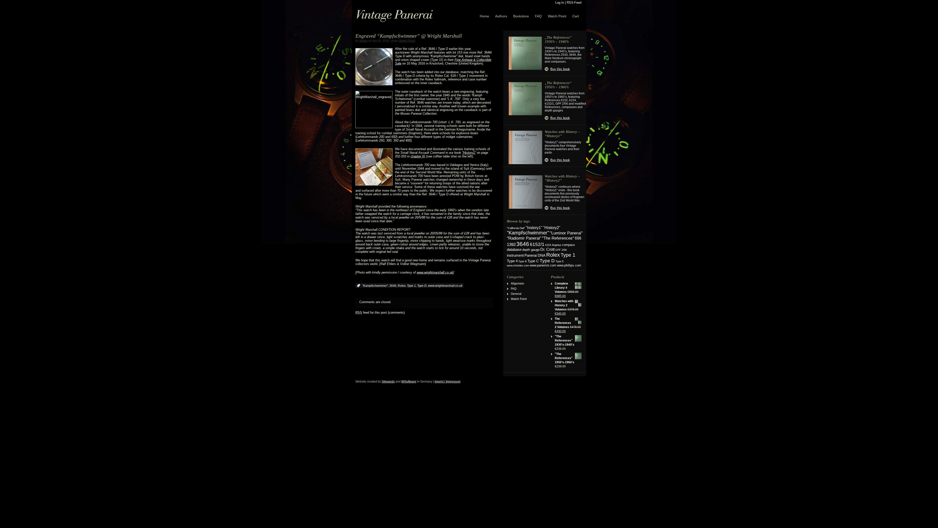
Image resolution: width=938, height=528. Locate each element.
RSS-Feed (574, 2)
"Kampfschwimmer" (375, 285)
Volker (363, 41)
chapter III (418, 156)
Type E (559, 261)
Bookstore (521, 16)
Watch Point (557, 16)
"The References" (558, 238)
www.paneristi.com (543, 265)
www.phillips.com (569, 265)
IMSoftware (408, 381)
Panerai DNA (534, 255)
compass (568, 245)
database (514, 250)
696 (578, 238)
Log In (559, 2)
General (516, 294)
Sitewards (388, 381)
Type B (522, 261)
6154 (548, 244)
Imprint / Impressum (447, 381)
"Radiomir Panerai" (524, 238)
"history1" (534, 228)
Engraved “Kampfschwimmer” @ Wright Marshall (408, 36)
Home (484, 16)
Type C (533, 261)
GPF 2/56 (561, 249)
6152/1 (537, 244)
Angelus (556, 244)
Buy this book (560, 69)
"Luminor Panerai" (566, 233)
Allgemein (517, 283)
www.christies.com (518, 265)
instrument (515, 255)
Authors (501, 16)
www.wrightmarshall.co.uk (435, 272)
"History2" (551, 227)
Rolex (401, 285)
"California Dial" (516, 228)
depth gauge (531, 250)
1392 (511, 244)
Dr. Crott (547, 249)
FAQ (538, 16)
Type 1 (411, 285)
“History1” (469, 152)
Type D (421, 285)
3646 (392, 285)
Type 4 (512, 261)
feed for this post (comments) (380, 312)
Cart (575, 16)
